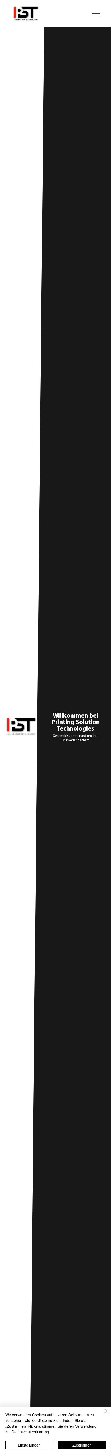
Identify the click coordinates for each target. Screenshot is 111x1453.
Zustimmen (82, 1445)
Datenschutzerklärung (30, 1431)
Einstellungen (29, 1445)
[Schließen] (103, 1414)
